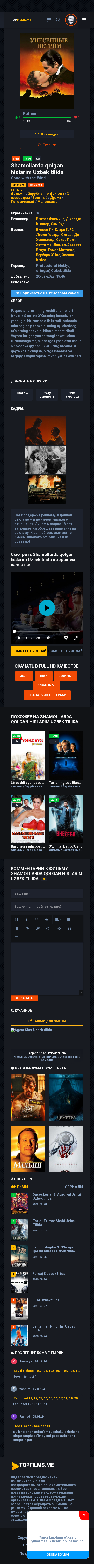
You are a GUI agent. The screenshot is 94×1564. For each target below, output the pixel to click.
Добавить (24, 998)
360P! (24, 676)
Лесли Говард (48, 235)
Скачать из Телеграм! (47, 695)
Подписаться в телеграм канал (49, 293)
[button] (16, 919)
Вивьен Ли (44, 230)
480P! (44, 676)
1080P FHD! (46, 685)
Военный (40, 198)
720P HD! (65, 676)
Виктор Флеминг (50, 219)
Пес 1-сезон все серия (32, 1425)
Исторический (23, 201)
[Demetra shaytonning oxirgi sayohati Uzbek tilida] (66, 1097)
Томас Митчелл (60, 250)
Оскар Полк (66, 240)
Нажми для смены (49, 1021)
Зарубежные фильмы (46, 194)
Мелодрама (47, 201)
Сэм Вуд (58, 224)
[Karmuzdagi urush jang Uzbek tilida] (28, 1097)
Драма (55, 198)
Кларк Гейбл (65, 230)
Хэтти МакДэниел (51, 245)
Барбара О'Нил (48, 255)
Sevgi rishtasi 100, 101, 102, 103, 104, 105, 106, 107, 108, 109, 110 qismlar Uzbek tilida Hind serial (47, 1370)
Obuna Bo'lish (58, 1555)
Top (21, 20)
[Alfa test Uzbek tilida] (66, 1149)
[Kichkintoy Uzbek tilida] (28, 1149)
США (15, 190)
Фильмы (18, 194)
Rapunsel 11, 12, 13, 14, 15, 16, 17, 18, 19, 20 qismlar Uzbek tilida (47, 1398)
